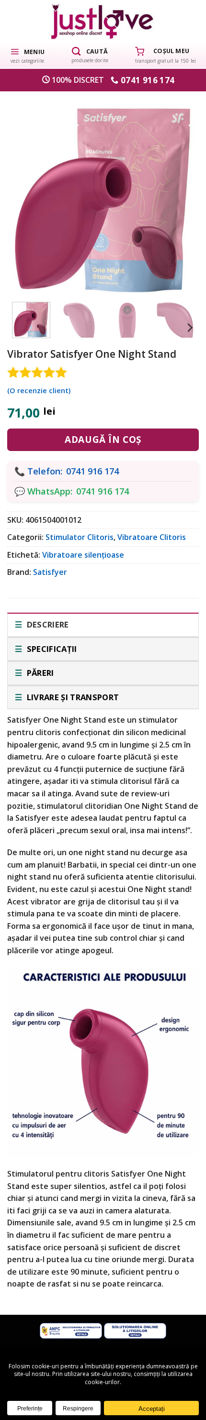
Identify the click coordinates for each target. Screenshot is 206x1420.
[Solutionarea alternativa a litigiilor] (71, 1330)
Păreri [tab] (39, 672)
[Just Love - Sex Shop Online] (103, 21)
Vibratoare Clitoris (151, 537)
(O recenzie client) (38, 390)
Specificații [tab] (50, 648)
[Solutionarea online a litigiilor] (135, 1330)
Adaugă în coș (103, 439)
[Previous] (27, 191)
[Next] (178, 191)
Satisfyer (50, 572)
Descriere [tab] (46, 624)
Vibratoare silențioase (83, 555)
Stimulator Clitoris (80, 537)
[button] (27, 55)
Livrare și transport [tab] (71, 697)
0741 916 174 (92, 471)
